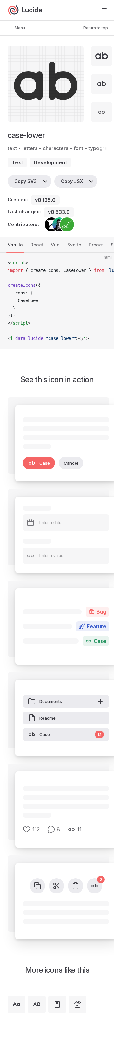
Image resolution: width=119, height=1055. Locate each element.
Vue (55, 244)
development (50, 162)
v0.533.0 (59, 212)
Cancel (71, 462)
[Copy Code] (104, 263)
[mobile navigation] (104, 10)
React (36, 244)
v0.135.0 (45, 200)
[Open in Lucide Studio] (77, 115)
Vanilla (15, 244)
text (17, 162)
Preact (96, 244)
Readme (47, 718)
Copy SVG (25, 181)
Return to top (95, 27)
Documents (50, 701)
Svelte (74, 244)
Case (44, 462)
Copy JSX (72, 181)
